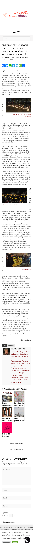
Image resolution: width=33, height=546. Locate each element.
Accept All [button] (15, 542)
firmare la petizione (12, 281)
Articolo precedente (16, 443)
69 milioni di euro (24, 159)
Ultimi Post (11, 346)
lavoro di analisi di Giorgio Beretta (16, 166)
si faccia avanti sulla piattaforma (13, 298)
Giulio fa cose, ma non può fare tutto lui (15, 284)
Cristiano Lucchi (18, 349)
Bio (5, 346)
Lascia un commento (22, 57)
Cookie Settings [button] (6, 542)
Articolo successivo (16, 449)
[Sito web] (16, 506)
